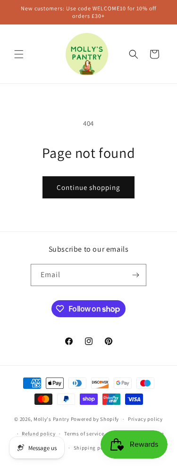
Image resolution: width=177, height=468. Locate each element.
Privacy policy (145, 419)
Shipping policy (93, 447)
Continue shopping (88, 187)
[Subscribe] (135, 275)
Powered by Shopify (95, 419)
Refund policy (38, 433)
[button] (18, 54)
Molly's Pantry (51, 419)
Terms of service (84, 433)
